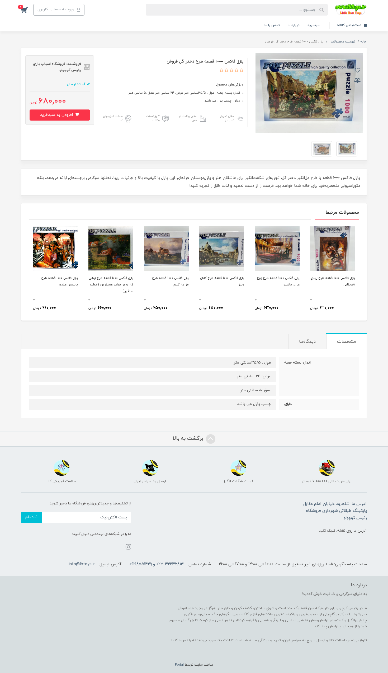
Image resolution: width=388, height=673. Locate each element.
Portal (179, 664)
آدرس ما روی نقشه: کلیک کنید (343, 530)
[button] (27, 10)
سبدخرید (313, 25)
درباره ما (294, 25)
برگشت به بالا (189, 438)
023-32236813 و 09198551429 (156, 564)
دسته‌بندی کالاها (349, 25)
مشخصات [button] (346, 341)
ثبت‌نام (31, 517)
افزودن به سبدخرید (57, 115)
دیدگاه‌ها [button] (307, 341)
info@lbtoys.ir (82, 564)
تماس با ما (272, 25)
